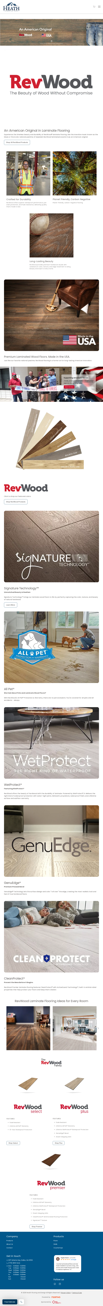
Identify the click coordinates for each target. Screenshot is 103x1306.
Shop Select (13, 1143)
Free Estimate (10, 1302)
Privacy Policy (66, 1293)
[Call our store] (21, 1301)
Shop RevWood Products (15, 502)
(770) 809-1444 (14, 1263)
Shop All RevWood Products (17, 142)
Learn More (10, 605)
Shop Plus (58, 1143)
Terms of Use (77, 1293)
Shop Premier (37, 1227)
